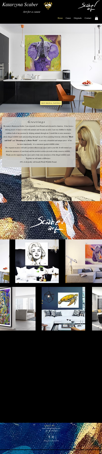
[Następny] (91, 68)
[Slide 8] (57, 107)
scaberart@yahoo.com (53, 428)
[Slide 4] (44, 107)
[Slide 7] (55, 107)
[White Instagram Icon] (52, 437)
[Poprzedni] (11, 68)
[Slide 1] (53, 107)
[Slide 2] (48, 107)
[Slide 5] (46, 107)
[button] (96, 18)
